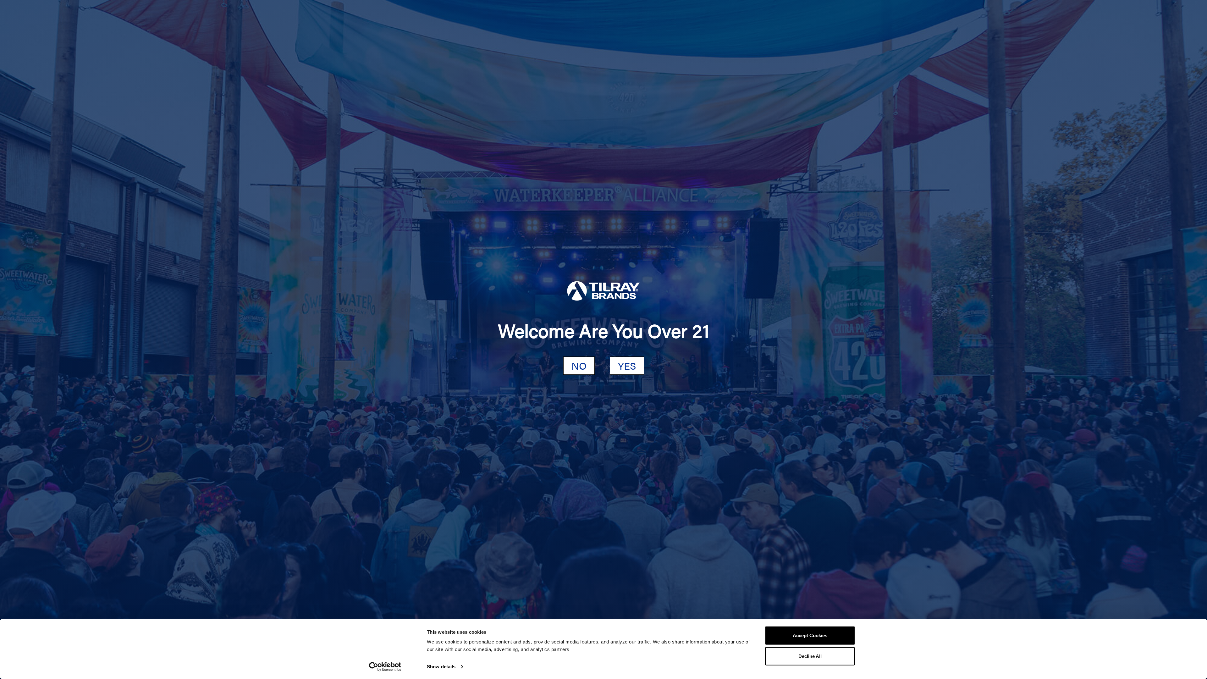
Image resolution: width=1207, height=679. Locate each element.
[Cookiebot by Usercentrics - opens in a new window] (385, 666)
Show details (441, 666)
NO (579, 365)
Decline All (810, 656)
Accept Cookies (810, 635)
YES (627, 365)
